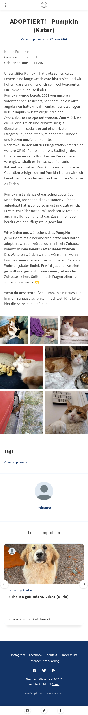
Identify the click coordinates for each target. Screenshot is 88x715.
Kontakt (51, 655)
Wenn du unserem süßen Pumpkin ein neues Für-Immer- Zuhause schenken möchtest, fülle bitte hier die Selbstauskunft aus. (43, 298)
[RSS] (53, 671)
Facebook (35, 655)
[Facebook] (27, 710)
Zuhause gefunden (33, 39)
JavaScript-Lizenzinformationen (44, 693)
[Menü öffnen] (5, 5)
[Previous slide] (4, 584)
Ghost (56, 684)
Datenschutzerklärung (44, 661)
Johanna (44, 507)
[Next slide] (83, 584)
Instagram (18, 655)
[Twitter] (44, 710)
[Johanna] (44, 491)
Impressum (69, 655)
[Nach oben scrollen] (61, 710)
